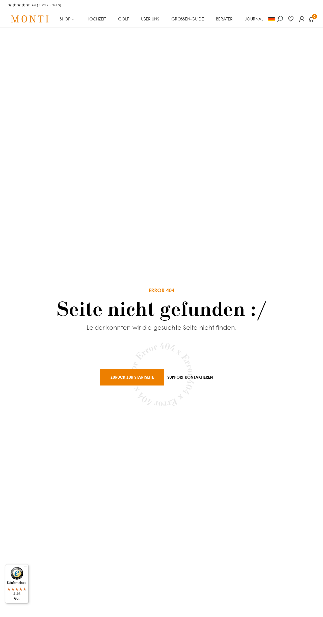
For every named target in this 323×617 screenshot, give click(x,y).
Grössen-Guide (187, 18)
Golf (123, 18)
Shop (65, 18)
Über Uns (150, 18)
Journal (254, 18)
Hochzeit (96, 18)
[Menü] (25, 567)
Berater (224, 18)
